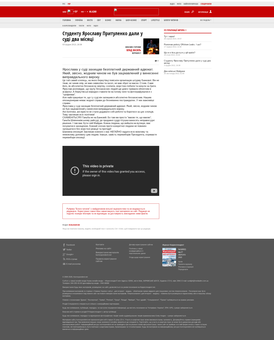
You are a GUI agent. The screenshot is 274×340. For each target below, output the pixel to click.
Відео (96, 25)
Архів (180, 262)
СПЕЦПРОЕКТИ (206, 4)
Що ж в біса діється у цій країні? (179, 52)
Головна (66, 20)
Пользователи (74, 225)
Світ (99, 20)
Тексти (81, 25)
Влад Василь (134, 50)
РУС (63, 4)
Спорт (144, 20)
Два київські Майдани (174, 71)
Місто (90, 20)
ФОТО (179, 4)
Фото (89, 25)
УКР (69, 4)
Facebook (70, 245)
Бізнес (108, 20)
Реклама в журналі (185, 267)
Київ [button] (64, 12)
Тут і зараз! (169, 36)
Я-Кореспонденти (69, 25)
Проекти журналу (185, 264)
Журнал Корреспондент (173, 245)
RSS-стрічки (71, 259)
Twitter (69, 250)
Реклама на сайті (103, 248)
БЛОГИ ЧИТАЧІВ (171, 20)
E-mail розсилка (73, 264)
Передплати (183, 269)
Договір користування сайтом (141, 245)
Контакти (100, 244)
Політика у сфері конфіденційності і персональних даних (137, 251)
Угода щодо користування (139, 257)
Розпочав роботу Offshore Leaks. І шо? (182, 44)
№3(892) (182, 249)
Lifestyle (155, 20)
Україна (79, 20)
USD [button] (82, 11)
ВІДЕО (172, 4)
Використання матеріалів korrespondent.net (107, 253)
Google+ (70, 254)
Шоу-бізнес (131, 20)
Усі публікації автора (174, 30)
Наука (118, 20)
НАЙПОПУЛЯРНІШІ (191, 4)
